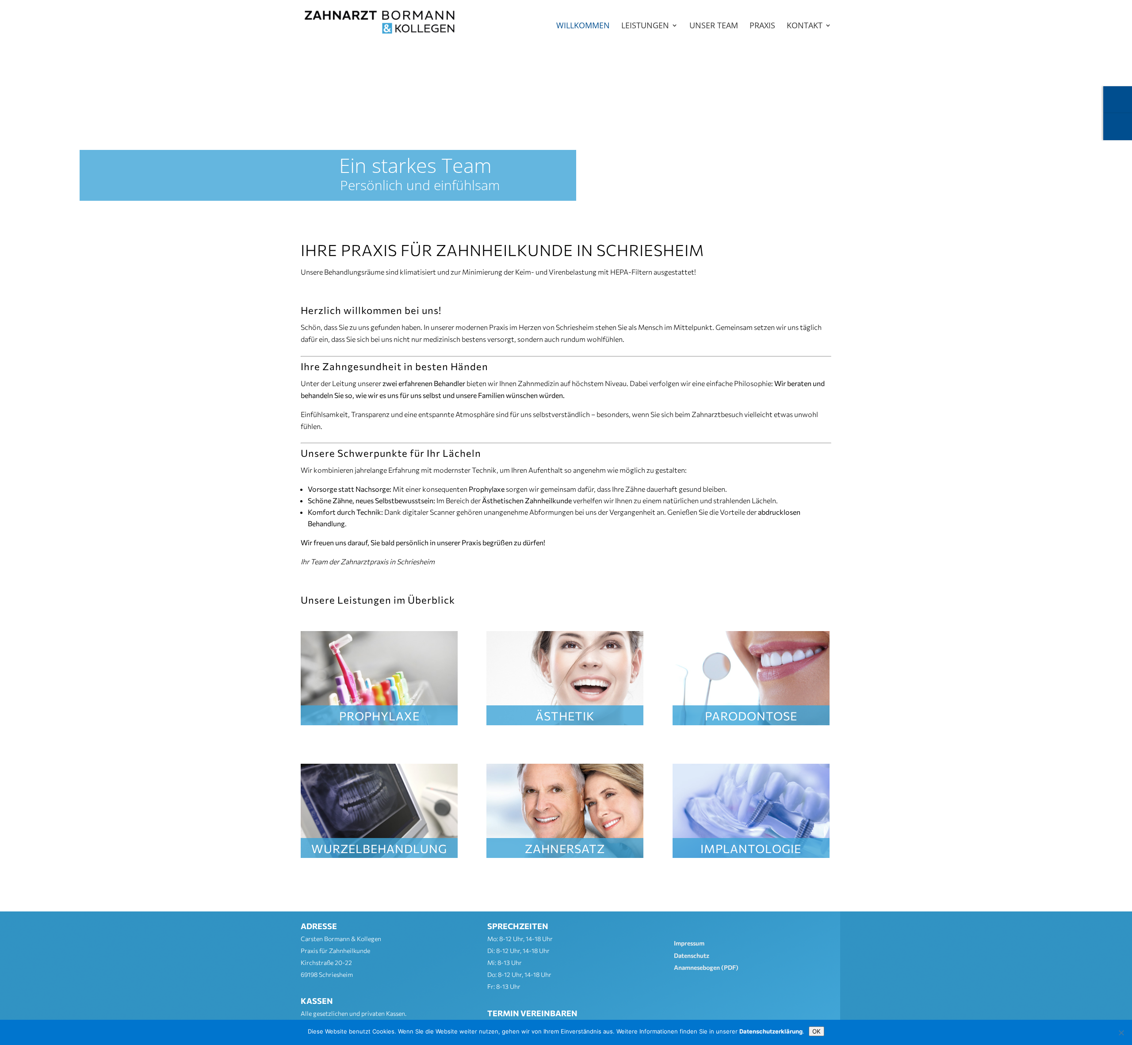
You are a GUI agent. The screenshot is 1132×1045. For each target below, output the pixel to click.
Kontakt (804, 26)
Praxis (762, 26)
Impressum (689, 943)
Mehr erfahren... (379, 714)
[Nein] (1121, 1032)
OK (816, 1031)
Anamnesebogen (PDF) (706, 967)
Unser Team (713, 26)
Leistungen (645, 26)
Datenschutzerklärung (771, 1031)
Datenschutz (691, 955)
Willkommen (583, 26)
